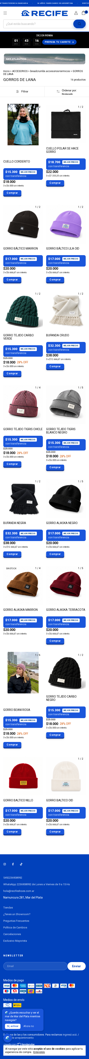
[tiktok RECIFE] (21, 864)
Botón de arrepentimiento (18, 1037)
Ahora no (28, 1026)
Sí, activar (12, 1026)
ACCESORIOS (20, 71)
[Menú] (5, 13)
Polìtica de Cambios (15, 927)
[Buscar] (79, 24)
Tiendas (8, 907)
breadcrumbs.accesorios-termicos (50, 71)
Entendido (39, 1052)
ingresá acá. (70, 1034)
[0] (83, 13)
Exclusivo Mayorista (15, 940)
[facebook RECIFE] (13, 864)
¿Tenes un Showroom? (16, 914)
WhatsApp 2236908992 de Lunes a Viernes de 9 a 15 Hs (36, 884)
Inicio (6, 71)
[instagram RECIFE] (4, 864)
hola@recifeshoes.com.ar (18, 890)
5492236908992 (12, 877)
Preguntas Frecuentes (16, 920)
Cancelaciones (12, 934)
